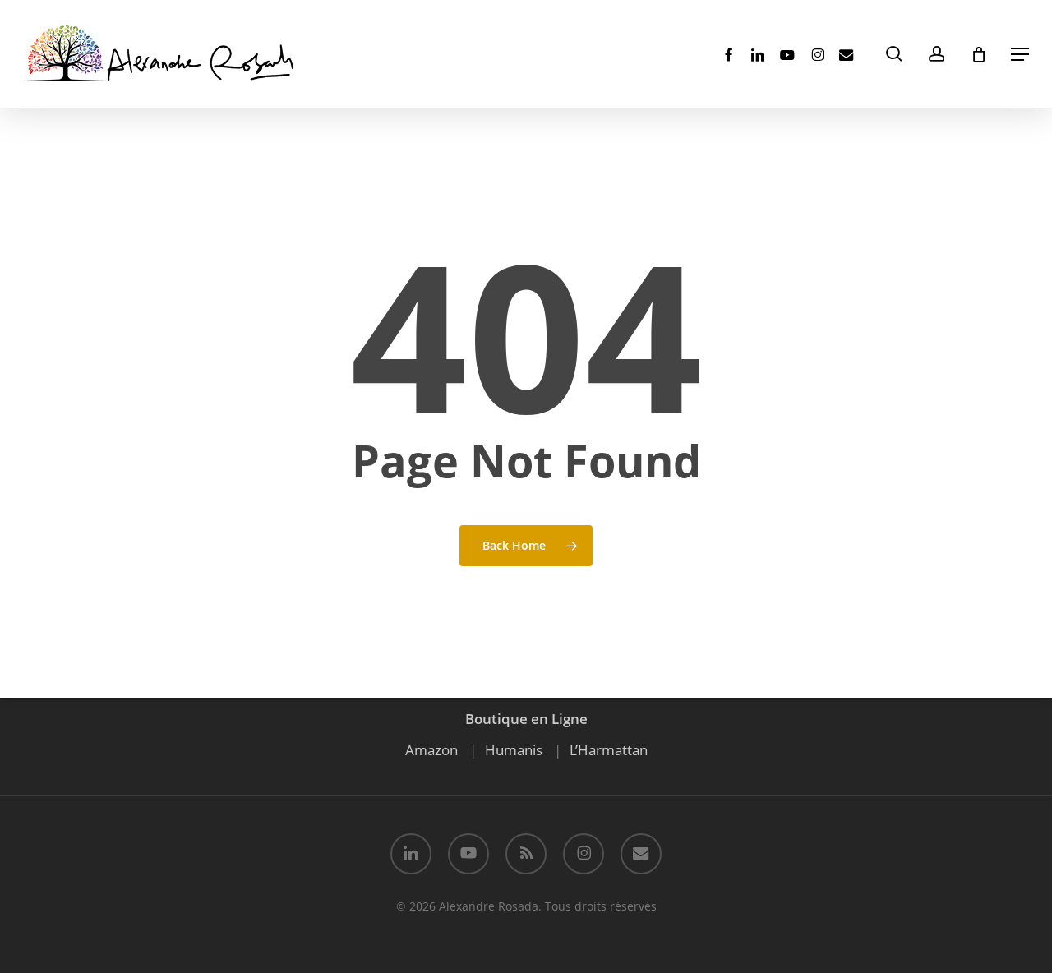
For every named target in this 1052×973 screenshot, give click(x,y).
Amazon (431, 749)
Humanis (513, 749)
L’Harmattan (609, 749)
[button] (1020, 54)
